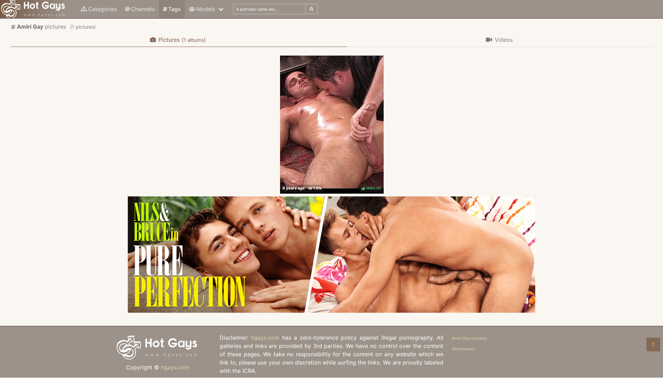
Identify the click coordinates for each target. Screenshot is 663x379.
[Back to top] (653, 344)
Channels (143, 9)
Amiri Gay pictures (469, 338)
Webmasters (463, 349)
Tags (174, 9)
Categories (102, 9)
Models (205, 9)
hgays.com (175, 367)
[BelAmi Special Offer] (331, 310)
